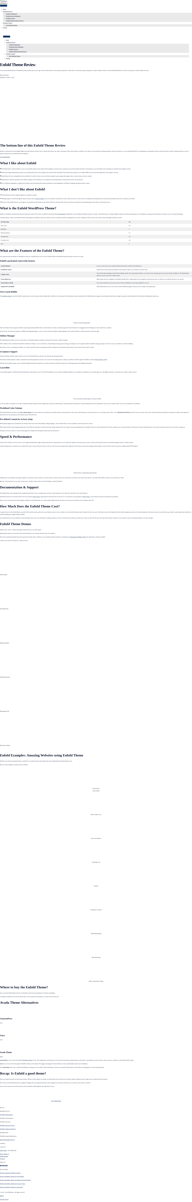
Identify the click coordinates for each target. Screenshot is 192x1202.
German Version (4, 1199)
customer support (39, 198)
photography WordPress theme (78, 537)
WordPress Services (7, 11)
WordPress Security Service (7, 1125)
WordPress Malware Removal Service (14, 20)
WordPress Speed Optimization (13, 16)
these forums (86, 496)
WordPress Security (10, 18)
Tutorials (5, 27)
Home (4, 9)
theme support (36, 496)
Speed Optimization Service (7, 1140)
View (1, 1056)
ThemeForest (62, 214)
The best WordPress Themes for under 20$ (11, 1187)
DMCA (2, 1196)
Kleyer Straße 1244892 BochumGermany (4, 1156)
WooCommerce (99, 359)
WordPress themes (7, 296)
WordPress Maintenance (11, 14)
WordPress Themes (7, 23)
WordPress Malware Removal (8, 1129)
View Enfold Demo (5, 157)
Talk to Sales (3, 1150)
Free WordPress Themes (11, 25)
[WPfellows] (5, 34)
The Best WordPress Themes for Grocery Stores (12, 1183)
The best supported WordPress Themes (10, 1173)
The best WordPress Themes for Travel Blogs (12, 1176)
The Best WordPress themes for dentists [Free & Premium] (15, 1180)
